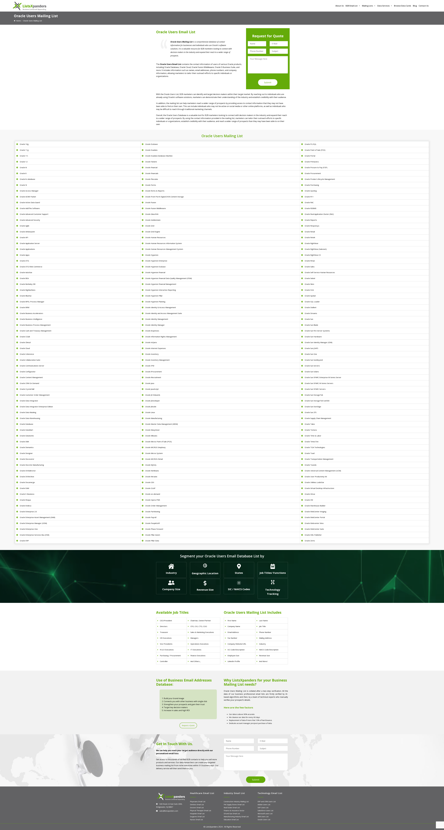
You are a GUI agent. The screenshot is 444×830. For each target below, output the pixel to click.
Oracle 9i (23, 185)
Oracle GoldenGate (152, 220)
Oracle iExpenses (152, 331)
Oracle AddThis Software (30, 208)
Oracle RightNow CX (313, 255)
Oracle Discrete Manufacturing (32, 465)
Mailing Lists (367, 6)
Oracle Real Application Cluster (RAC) (319, 214)
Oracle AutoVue (26, 272)
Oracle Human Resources (155, 237)
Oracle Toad (309, 453)
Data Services (383, 6)
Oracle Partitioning (152, 511)
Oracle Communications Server (32, 366)
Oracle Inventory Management (157, 360)
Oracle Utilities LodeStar (314, 482)
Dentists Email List (197, 804)
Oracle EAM (24, 488)
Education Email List (231, 819)
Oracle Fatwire (151, 162)
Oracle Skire (309, 284)
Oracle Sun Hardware (313, 336)
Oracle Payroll (150, 517)
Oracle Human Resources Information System (163, 243)
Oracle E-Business (27, 494)
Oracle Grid (149, 226)
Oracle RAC (309, 202)
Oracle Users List (264, 819)
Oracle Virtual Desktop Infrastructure (319, 488)
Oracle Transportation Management (319, 459)
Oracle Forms (150, 185)
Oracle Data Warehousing (30, 418)
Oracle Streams (311, 313)
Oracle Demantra (26, 447)
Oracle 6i (23, 167)
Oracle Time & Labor (313, 436)
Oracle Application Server (30, 243)
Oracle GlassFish (151, 214)
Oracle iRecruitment (153, 377)
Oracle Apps (24, 255)
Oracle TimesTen (311, 441)
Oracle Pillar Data (152, 540)
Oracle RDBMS (310, 208)
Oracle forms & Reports (154, 191)
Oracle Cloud (25, 348)
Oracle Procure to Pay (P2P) (316, 167)
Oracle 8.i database (27, 179)
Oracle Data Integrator (29, 401)
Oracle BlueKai (25, 296)
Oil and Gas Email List (232, 813)
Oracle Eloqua (25, 500)
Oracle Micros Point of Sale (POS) (158, 441)
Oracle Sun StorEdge (313, 406)
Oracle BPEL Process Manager (32, 301)
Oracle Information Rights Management (161, 336)
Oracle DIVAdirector (28, 471)
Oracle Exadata (151, 150)
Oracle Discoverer (27, 459)
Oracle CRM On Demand (29, 383)
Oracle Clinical (25, 342)
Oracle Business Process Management (35, 325)
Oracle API (24, 237)
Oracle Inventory (152, 354)
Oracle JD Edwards (152, 395)
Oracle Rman (310, 261)
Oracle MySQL (151, 465)
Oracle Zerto (310, 540)
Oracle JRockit (150, 406)
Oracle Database (26, 424)
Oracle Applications (27, 249)
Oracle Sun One (311, 354)
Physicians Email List (197, 801)
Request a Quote (188, 725)
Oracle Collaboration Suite (30, 360)
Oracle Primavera (312, 162)
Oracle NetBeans (152, 471)
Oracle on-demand (152, 494)
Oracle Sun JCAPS (311, 348)
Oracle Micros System (154, 453)
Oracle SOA (309, 290)
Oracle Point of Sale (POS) (315, 150)
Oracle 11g (24, 150)
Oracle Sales (309, 266)
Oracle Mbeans (151, 436)
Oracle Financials (151, 173)
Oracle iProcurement (153, 371)
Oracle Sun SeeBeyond (314, 360)
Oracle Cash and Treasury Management (35, 331)
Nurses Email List (196, 819)
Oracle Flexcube (151, 179)
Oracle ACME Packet (28, 196)
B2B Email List (352, 6)
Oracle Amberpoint (27, 231)
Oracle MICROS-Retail (154, 459)
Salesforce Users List (265, 810)
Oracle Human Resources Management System (164, 249)
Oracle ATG (24, 261)
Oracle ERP (24, 540)
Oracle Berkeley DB (27, 284)
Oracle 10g (24, 144)
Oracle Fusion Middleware (155, 208)
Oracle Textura (311, 430)
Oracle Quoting (311, 191)
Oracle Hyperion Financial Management (160, 284)
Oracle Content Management (31, 377)
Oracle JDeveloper (152, 401)
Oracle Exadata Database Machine (159, 156)
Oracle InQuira (151, 342)
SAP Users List (263, 807)
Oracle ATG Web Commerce (31, 266)
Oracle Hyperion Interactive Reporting (160, 290)
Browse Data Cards (402, 6)
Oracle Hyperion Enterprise (156, 261)
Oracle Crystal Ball (27, 389)
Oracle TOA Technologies (315, 447)
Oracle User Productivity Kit (316, 476)
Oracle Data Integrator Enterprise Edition (36, 406)
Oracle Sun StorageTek (314, 395)
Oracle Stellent (310, 307)
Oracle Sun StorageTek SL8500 (317, 401)
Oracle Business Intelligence (31, 319)
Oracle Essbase (151, 144)
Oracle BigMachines (27, 290)
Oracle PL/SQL (310, 144)
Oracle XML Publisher (313, 535)
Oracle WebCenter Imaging (315, 511)
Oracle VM (309, 500)
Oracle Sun (309, 319)
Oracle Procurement (313, 173)
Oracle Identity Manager (155, 325)
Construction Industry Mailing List (236, 801)
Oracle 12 (24, 162)
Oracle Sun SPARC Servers (315, 389)
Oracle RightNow (311, 243)
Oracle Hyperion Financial (155, 272)
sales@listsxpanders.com (168, 811)
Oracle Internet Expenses (155, 348)
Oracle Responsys (312, 226)
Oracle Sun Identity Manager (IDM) (318, 342)
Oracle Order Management (156, 505)
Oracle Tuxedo (310, 465)
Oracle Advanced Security (30, 220)
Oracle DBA (24, 441)
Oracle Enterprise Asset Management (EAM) (37, 517)
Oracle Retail (310, 231)
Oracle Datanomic (27, 436)
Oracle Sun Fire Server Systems (317, 331)
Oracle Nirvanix (151, 476)
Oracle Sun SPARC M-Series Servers (319, 383)
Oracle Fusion (150, 202)
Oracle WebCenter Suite (314, 529)
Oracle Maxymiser (152, 430)
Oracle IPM (149, 366)
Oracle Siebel (310, 278)
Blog (415, 6)
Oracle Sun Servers (312, 366)
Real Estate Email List (232, 807)
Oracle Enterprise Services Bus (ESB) (34, 535)
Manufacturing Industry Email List (236, 816)
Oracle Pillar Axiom (152, 535)
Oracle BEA (24, 278)
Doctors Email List (197, 807)
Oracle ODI (149, 482)
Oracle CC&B (25, 336)
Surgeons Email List (197, 816)
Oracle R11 (309, 196)
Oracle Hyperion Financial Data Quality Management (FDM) (168, 278)
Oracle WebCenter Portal (315, 517)
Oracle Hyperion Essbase (155, 266)
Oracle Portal (310, 156)
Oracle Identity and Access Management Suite (163, 313)
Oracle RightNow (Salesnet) (316, 249)
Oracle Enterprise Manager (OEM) (33, 523)
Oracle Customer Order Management (35, 395)
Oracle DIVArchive (27, 476)
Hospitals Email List (197, 813)
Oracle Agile (24, 226)
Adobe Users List (264, 804)
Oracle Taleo (310, 424)
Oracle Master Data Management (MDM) (161, 424)
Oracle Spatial (310, 296)
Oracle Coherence (27, 354)
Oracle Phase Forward (154, 529)
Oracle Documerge (27, 482)
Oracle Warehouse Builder (315, 505)
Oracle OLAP (150, 488)
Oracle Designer (26, 453)
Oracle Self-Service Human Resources (320, 272)
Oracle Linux (150, 412)
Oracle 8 (23, 173)
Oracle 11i (24, 156)
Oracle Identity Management (156, 319)
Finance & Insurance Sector (234, 810)
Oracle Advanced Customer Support (34, 214)
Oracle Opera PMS (152, 500)
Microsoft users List (265, 813)
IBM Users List (263, 816)
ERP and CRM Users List (267, 801)
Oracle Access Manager (29, 191)
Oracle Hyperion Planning (155, 301)
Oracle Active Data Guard (30, 202)
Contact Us (424, 6)
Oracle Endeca (25, 505)
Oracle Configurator (27, 371)
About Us (339, 6)
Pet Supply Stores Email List (234, 804)
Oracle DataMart (26, 430)
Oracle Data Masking (28, 412)
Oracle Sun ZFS (310, 412)
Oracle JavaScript (152, 389)
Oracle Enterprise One (29, 529)
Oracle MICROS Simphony (155, 447)
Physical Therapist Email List (200, 810)
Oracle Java (149, 383)
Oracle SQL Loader (312, 301)
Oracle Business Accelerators (31, 313)
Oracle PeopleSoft (152, 523)
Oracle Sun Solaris (312, 371)
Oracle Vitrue (310, 494)
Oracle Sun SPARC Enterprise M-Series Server (323, 377)
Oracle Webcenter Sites (314, 523)
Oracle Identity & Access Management (160, 307)
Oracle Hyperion (151, 255)
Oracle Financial (151, 167)
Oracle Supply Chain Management (318, 418)
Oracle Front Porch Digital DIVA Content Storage (164, 196)
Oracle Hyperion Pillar (154, 296)
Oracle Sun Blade (311, 325)
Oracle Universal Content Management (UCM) (323, 471)
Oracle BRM (24, 307)
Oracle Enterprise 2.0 (28, 511)
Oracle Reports (311, 220)
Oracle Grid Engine (152, 231)
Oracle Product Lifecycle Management (320, 179)
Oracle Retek (310, 237)
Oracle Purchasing (312, 185)
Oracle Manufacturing (153, 418)
